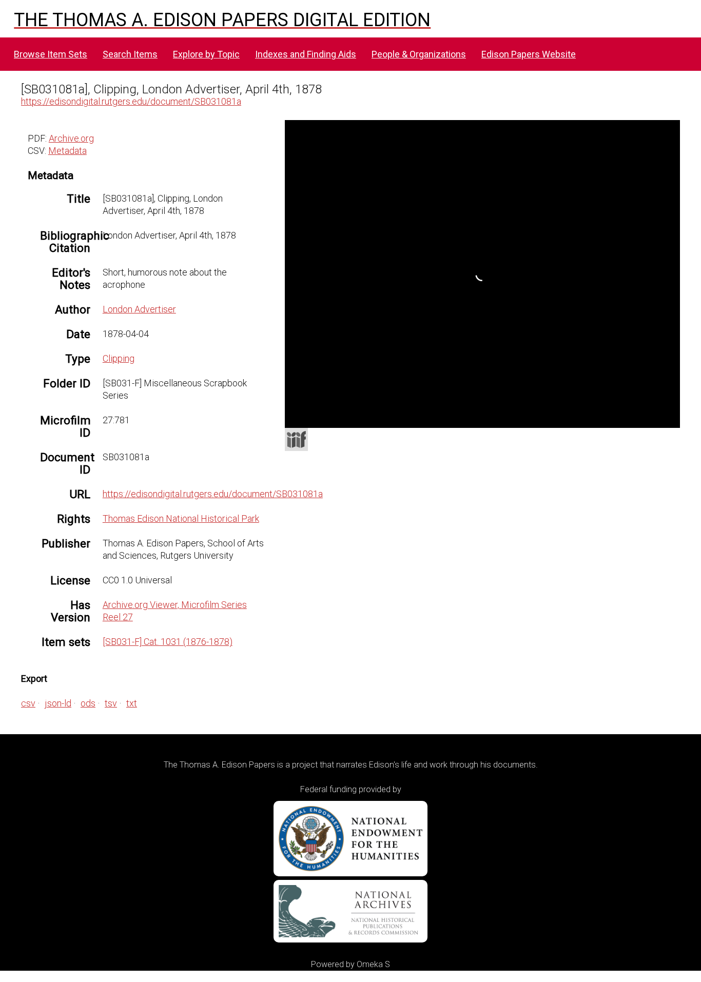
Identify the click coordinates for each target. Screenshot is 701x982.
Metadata (67, 150)
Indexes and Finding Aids (305, 54)
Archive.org (71, 138)
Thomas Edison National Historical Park (181, 518)
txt (131, 703)
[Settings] (666, 130)
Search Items (130, 54)
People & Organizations (419, 54)
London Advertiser (139, 309)
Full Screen (658, 414)
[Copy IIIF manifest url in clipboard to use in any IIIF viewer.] (296, 439)
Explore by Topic (206, 54)
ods (88, 703)
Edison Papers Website (528, 54)
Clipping (118, 358)
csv (28, 703)
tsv (111, 703)
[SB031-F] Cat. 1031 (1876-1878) (167, 641)
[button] (672, 157)
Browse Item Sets (50, 54)
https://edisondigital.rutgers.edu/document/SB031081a (131, 101)
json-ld (58, 703)
